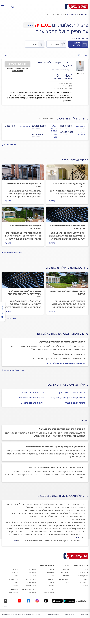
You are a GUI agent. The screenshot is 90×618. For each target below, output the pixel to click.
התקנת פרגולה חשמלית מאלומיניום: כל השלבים (67, 292)
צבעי (16, 582)
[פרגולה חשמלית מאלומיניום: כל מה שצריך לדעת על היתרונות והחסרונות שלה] (23, 281)
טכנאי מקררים (31, 592)
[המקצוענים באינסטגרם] (38, 600)
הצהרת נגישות (53, 615)
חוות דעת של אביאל (65, 83)
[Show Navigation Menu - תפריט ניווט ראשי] (3, 6)
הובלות (51, 586)
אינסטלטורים (49, 572)
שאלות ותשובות (64, 572)
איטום (52, 569)
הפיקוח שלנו (84, 572)
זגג (53, 589)
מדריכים (66, 576)
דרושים (86, 579)
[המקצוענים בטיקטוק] (46, 600)
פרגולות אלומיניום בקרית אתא (31, 397)
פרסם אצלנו (84, 582)
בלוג (67, 582)
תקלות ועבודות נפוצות (75, 160)
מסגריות (15, 572)
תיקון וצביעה (25, 126)
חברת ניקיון (32, 569)
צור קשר (85, 586)
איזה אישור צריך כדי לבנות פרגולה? (69, 354)
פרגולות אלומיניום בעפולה (33, 392)
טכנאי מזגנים (31, 582)
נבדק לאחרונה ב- (60, 70)
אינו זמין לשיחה (17, 64)
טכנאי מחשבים (31, 586)
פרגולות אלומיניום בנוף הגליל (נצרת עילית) (67, 397)
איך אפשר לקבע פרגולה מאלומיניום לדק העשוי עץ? (62, 341)
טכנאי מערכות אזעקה (28, 589)
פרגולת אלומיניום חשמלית (54, 128)
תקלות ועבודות (64, 579)
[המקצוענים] (76, 6)
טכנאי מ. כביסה (30, 579)
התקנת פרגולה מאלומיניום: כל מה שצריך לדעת (25, 227)
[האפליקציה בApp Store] (57, 601)
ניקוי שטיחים (13, 579)
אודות (86, 569)
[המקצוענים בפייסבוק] (29, 600)
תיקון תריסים (13, 592)
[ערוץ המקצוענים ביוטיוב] (20, 600)
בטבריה (43, 25)
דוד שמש (51, 579)
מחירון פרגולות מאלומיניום (72, 118)
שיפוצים (15, 586)
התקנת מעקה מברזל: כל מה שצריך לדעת (69, 185)
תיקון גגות (14, 589)
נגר (16, 576)
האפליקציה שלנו (83, 576)
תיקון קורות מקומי (53, 135)
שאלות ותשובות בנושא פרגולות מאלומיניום (62, 333)
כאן (15, 540)
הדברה (51, 582)
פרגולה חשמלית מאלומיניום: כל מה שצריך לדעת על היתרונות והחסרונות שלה (24, 294)
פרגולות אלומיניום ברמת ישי (32, 403)
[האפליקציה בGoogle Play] (69, 601)
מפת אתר (84, 615)
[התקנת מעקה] (67, 173)
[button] (6, 55)
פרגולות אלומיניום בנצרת (75, 403)
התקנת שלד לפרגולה (80, 127)
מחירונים (66, 569)
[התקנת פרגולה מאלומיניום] (23, 215)
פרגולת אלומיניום (81, 133)
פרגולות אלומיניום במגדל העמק (72, 392)
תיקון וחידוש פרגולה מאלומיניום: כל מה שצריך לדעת (67, 227)
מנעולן (15, 569)
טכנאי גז (33, 576)
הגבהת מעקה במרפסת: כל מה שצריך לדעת (24, 185)
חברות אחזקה (49, 592)
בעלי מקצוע (84, 15)
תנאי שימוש (70, 615)
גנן (53, 576)
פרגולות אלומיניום (72, 15)
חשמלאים (32, 572)
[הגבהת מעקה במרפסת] (23, 173)
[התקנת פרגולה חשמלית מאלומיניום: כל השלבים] (67, 281)
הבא (78, 537)
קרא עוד (52, 201)
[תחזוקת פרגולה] (67, 215)
